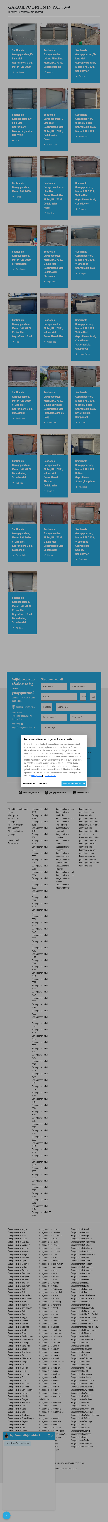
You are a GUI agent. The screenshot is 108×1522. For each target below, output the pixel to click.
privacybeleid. (36, 776)
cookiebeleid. (50, 776)
